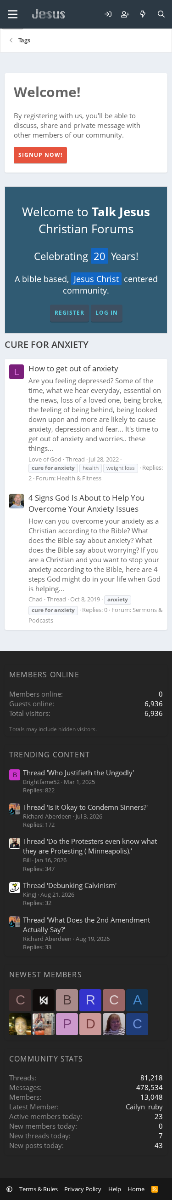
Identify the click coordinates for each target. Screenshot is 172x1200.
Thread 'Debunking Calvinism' (70, 885)
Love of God (44, 459)
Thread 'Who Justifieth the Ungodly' (78, 772)
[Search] (161, 14)
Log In (106, 313)
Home (136, 1189)
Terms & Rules (38, 1189)
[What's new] (143, 14)
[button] (9, 1189)
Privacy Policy (82, 1189)
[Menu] (12, 14)
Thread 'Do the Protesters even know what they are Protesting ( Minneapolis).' (90, 846)
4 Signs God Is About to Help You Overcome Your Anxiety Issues (86, 503)
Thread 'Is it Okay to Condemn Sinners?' (85, 807)
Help (114, 1189)
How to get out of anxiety (73, 368)
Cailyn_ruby (144, 1106)
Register (69, 313)
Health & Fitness (79, 478)
